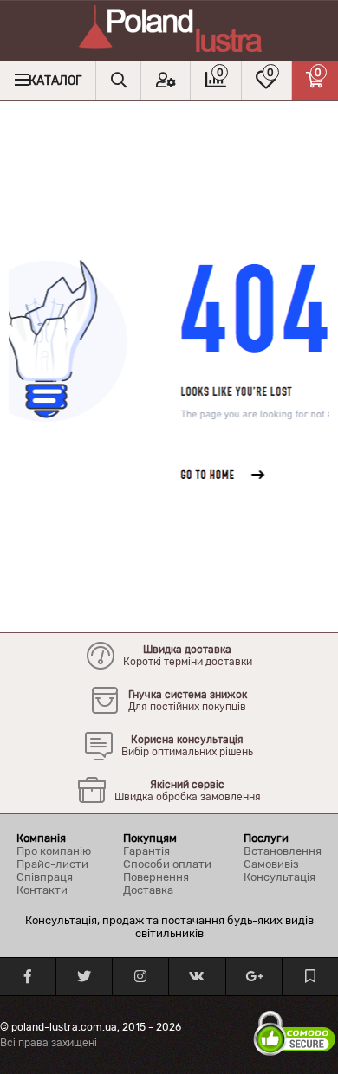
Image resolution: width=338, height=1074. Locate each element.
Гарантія (146, 850)
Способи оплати (167, 863)
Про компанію (53, 850)
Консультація (279, 876)
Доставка (148, 889)
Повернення (156, 876)
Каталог (55, 81)
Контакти (42, 889)
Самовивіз (271, 863)
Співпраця (44, 876)
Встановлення (283, 850)
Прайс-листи (52, 863)
